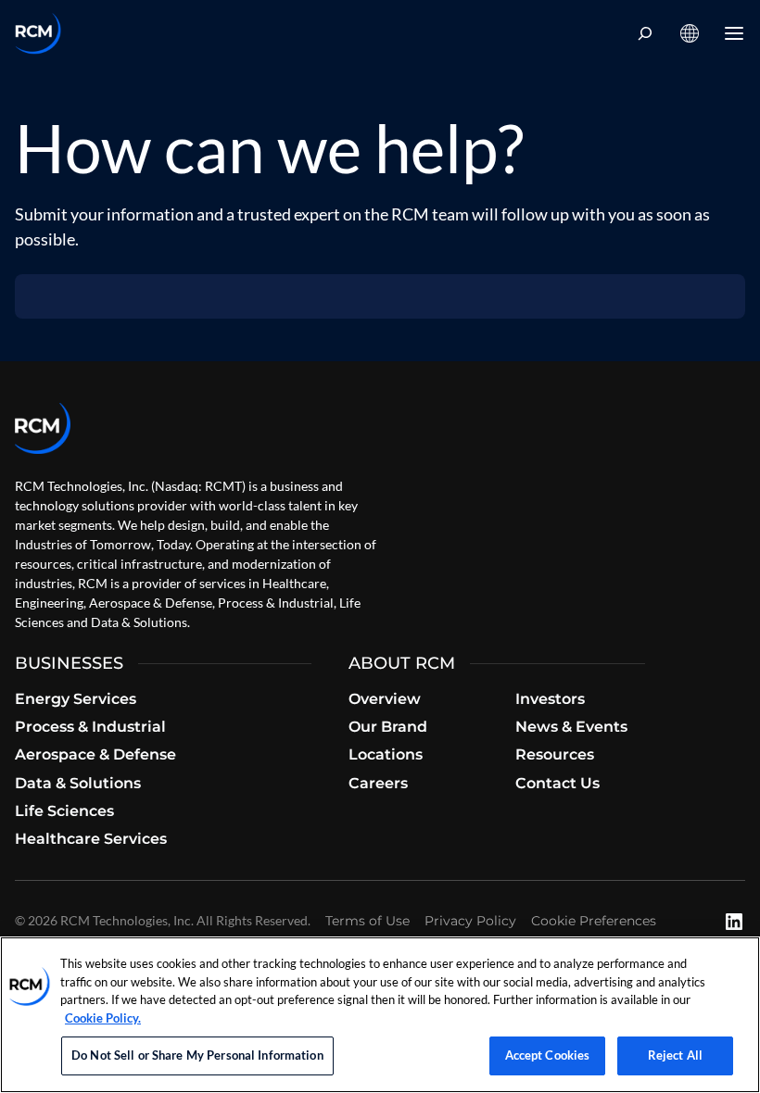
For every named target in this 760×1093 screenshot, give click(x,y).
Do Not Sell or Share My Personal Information (197, 1055)
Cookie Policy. (103, 1018)
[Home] (38, 33)
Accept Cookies (547, 1055)
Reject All (675, 1055)
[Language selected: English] (689, 33)
